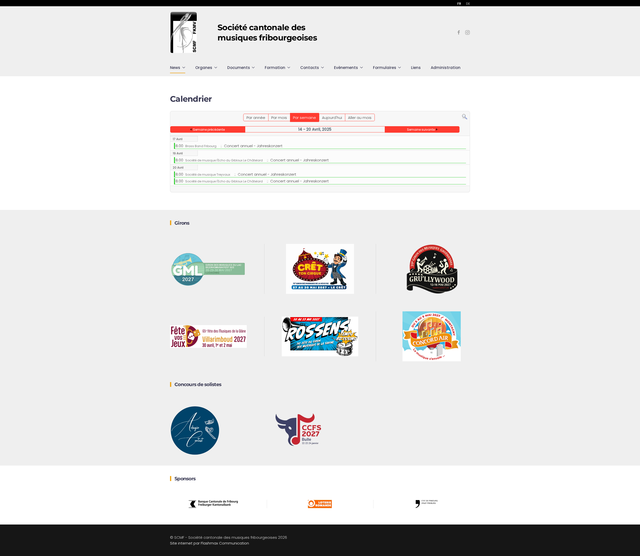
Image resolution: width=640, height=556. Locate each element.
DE (468, 3)
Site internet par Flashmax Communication (209, 543)
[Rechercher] (464, 116)
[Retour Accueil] (184, 32)
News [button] (175, 67)
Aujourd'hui (332, 117)
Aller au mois (360, 117)
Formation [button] (275, 67)
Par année (255, 117)
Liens (416, 67)
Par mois (279, 117)
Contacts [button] (309, 67)
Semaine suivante (421, 129)
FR (459, 3)
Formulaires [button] (384, 67)
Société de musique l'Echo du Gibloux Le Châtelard (224, 160)
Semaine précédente (209, 129)
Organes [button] (203, 67)
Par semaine (304, 117)
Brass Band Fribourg (200, 146)
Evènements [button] (346, 67)
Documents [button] (238, 67)
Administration (445, 67)
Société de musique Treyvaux (207, 174)
